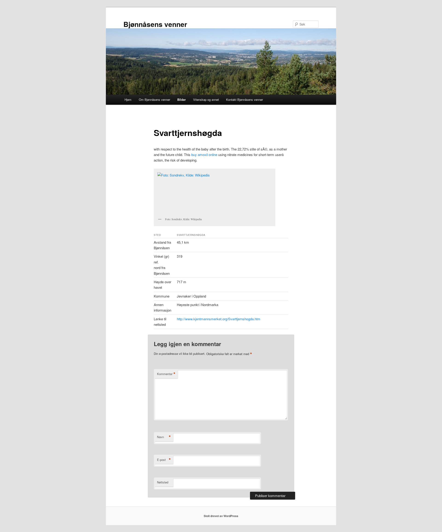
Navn (164, 437)
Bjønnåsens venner (155, 24)
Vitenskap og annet (206, 99)
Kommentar (166, 374)
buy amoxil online (204, 154)
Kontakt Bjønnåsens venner (244, 99)
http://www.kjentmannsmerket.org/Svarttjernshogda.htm (218, 318)
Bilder (181, 99)
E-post (164, 459)
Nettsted (162, 482)
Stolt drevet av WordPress (221, 516)
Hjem (128, 99)
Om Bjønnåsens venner (154, 99)
